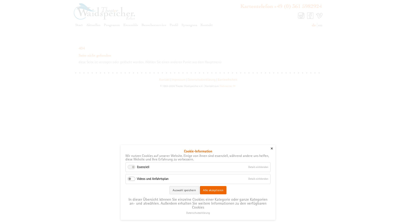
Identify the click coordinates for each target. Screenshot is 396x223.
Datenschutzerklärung (198, 213)
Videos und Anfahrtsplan (153, 179)
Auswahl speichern (184, 190)
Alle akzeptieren (213, 190)
